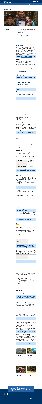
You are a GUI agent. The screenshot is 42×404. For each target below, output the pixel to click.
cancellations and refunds (30, 195)
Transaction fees (19, 86)
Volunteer (24, 398)
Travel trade (17, 398)
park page (23, 111)
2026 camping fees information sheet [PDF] (26, 57)
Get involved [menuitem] (24, 4)
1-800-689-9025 (22, 183)
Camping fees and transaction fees (10, 33)
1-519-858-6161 (26, 183)
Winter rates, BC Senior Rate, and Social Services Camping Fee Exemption (26, 38)
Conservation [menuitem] (19, 4)
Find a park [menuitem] (5, 4)
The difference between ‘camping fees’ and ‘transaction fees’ (24, 34)
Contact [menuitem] (37, 4)
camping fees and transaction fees (23, 181)
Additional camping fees (20, 95)
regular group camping (27, 227)
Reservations (7, 35)
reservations (30, 156)
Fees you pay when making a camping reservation (23, 35)
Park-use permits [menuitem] (29, 4)
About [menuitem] (33, 4)
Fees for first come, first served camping (22, 36)
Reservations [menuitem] (14, 4)
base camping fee (20, 94)
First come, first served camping (10, 37)
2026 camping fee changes (20, 33)
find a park (30, 206)
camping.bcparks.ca (31, 98)
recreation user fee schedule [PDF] (31, 40)
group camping (34, 229)
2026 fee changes (8, 31)
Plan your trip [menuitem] (9, 4)
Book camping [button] (35, 1)
